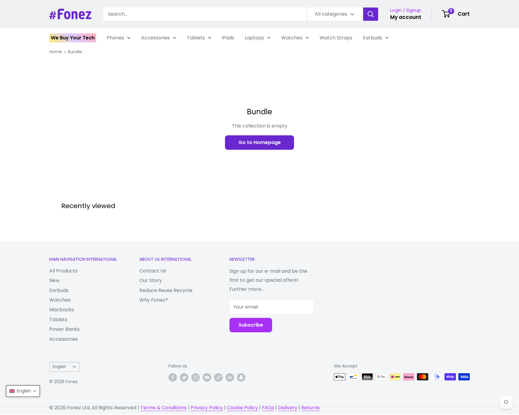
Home (55, 52)
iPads (228, 37)
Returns (310, 407)
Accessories (155, 37)
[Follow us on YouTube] (207, 377)
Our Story (150, 280)
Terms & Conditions (163, 407)
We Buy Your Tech (73, 37)
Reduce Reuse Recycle (166, 290)
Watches (291, 37)
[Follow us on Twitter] (184, 377)
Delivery (287, 407)
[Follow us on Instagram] (195, 377)
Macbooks (61, 309)
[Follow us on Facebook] (172, 377)
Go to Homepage (259, 142)
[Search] (370, 14)
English (59, 367)
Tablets (196, 37)
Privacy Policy (206, 407)
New (54, 280)
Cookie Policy (242, 407)
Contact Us (152, 270)
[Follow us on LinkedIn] (230, 377)
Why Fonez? (153, 300)
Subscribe (250, 324)
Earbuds (372, 37)
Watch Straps (336, 37)
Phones (115, 37)
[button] (23, 391)
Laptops (254, 37)
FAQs (268, 407)
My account (405, 17)
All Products (63, 270)
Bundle (75, 52)
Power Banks (64, 329)
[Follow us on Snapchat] (241, 377)
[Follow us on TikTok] (218, 377)
